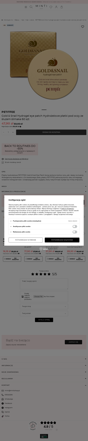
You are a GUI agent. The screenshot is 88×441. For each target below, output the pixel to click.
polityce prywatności (67, 208)
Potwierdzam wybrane (25, 240)
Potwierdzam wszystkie (62, 240)
